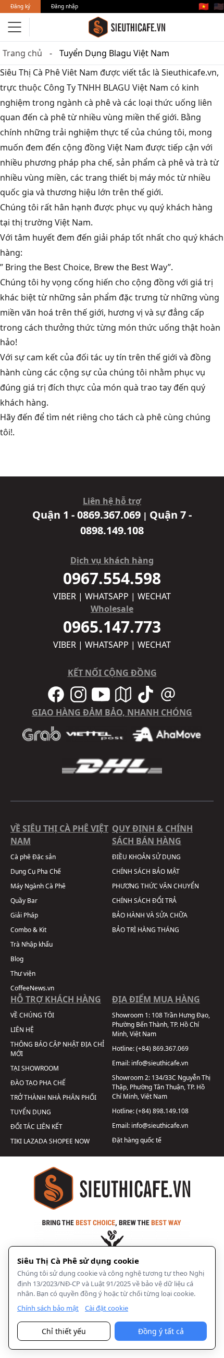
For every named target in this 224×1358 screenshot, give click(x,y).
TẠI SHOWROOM (34, 1068)
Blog (16, 958)
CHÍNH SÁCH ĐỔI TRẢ (144, 900)
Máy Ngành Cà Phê (38, 886)
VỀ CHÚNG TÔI (32, 1015)
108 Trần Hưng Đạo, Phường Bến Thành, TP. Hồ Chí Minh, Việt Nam (161, 1024)
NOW (82, 1141)
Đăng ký (20, 6)
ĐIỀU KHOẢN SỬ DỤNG (146, 856)
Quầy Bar (24, 900)
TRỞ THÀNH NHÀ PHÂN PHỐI (53, 1097)
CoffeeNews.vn (32, 988)
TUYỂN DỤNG (30, 1112)
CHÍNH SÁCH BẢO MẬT (146, 871)
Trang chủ (22, 53)
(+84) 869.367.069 (162, 1048)
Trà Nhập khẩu (31, 944)
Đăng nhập (64, 6)
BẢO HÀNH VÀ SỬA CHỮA (150, 915)
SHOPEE (61, 1141)
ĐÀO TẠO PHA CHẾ (38, 1082)
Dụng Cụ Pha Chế (35, 871)
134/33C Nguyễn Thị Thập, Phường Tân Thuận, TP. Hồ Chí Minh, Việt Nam (161, 1087)
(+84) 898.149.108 (162, 1110)
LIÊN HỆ (22, 1029)
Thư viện (22, 973)
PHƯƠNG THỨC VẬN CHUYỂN (155, 886)
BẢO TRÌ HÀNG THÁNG (145, 929)
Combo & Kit (28, 929)
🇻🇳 (203, 6)
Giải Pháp (24, 915)
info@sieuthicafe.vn (159, 1063)
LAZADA (35, 1141)
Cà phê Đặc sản (33, 856)
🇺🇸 (219, 6)
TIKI (16, 1141)
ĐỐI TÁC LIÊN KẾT (36, 1126)
